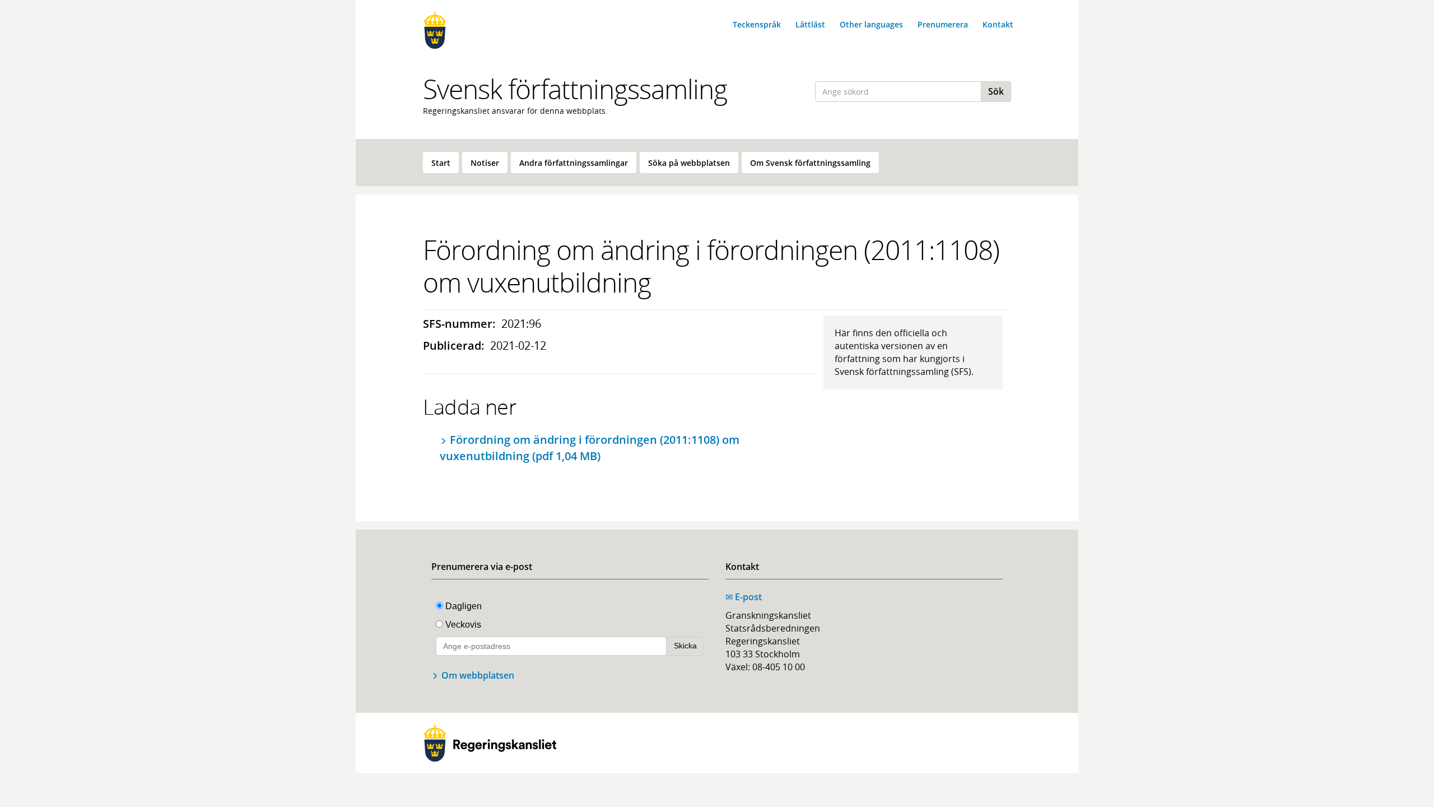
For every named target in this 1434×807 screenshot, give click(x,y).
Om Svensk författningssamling (810, 162)
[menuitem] (440, 162)
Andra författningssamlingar (573, 162)
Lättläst (810, 24)
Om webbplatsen (477, 675)
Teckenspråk (757, 24)
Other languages (871, 24)
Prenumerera (943, 24)
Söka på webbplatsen (689, 162)
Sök (996, 91)
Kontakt (998, 24)
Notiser (485, 162)
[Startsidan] (490, 30)
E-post (743, 597)
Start (440, 162)
